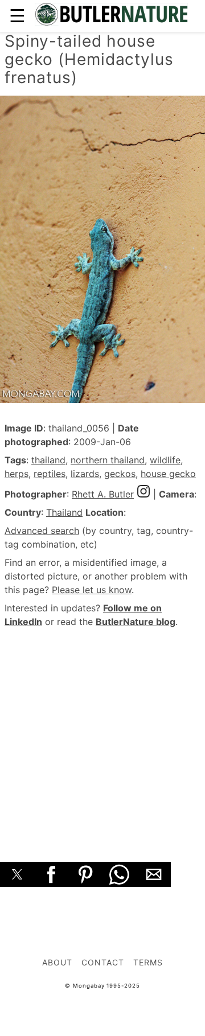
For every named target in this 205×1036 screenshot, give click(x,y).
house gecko (168, 473)
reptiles (49, 473)
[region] (102, 732)
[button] (17, 874)
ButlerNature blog (135, 621)
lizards (85, 473)
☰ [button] (17, 16)
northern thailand (108, 460)
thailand (48, 460)
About (57, 962)
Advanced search (42, 530)
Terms (148, 962)
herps (16, 473)
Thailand (64, 512)
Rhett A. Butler (103, 494)
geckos (120, 473)
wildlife (165, 460)
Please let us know (92, 589)
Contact (102, 962)
